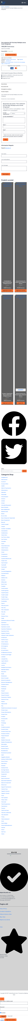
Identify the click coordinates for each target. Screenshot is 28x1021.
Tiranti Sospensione (5, 804)
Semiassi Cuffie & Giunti (6, 759)
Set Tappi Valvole (5, 770)
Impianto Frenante (5, 633)
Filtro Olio (3, 611)
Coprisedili (3, 565)
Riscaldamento (4, 750)
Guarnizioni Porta (5, 631)
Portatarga (3, 722)
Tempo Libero (4, 799)
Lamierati (3, 656)
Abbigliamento (4, 477)
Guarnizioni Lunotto (5, 626)
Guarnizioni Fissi (5, 624)
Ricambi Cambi (4, 746)
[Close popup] (2, 999)
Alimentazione (4, 490)
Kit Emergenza (4, 646)
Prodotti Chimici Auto (6, 731)
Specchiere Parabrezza (6, 780)
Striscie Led (3, 784)
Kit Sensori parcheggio (6, 654)
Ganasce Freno (4, 616)
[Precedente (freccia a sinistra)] (2, 513)
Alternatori (3, 492)
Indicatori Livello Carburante (7, 635)
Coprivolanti (4, 567)
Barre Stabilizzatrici (5, 509)
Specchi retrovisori (5, 778)
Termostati (3, 802)
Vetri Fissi (3, 831)
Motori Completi (4, 678)
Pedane (3, 701)
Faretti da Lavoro (5, 599)
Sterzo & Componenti (6, 782)
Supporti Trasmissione (6, 787)
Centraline (3, 541)
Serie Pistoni (4, 763)
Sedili (2, 755)
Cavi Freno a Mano (5, 537)
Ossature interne (5, 684)
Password (2, 1007)
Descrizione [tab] (4, 84)
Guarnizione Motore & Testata (7, 620)
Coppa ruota (4, 560)
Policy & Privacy (3, 908)
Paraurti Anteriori (5, 693)
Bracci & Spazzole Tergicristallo (8, 518)
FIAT (6, 62)
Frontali (3, 614)
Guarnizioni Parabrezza (6, 629)
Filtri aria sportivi (4, 605)
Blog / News (2, 917)
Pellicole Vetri (4, 703)
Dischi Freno (4, 584)
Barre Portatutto (4, 507)
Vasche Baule (4, 823)
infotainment (4, 637)
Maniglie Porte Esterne (6, 667)
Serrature (3, 765)
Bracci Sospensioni (5, 520)
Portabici (3, 716)
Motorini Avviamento (5, 680)
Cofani (2, 552)
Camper (3, 526)
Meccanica (3, 671)
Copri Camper (4, 562)
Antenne (3, 498)
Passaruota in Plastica (6, 697)
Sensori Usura (4, 761)
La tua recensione (8, 116)
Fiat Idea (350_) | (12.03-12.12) (13, 62)
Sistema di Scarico (5, 772)
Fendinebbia (4, 601)
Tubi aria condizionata (6, 812)
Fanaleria (7, 59)
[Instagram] (16, 852)
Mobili (2, 673)
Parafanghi (3, 688)
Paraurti (3, 691)
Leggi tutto (20, 403)
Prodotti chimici (4, 729)
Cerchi (2, 543)
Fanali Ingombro (5, 590)
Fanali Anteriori (13, 59)
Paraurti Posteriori (5, 695)
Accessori (3, 481)
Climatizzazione (4, 550)
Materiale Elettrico (5, 669)
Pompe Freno (4, 714)
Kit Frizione (3, 648)
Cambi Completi (4, 524)
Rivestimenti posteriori (6, 752)
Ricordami (3, 1012)
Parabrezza (3, 686)
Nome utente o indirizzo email (6, 1001)
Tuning (2, 816)
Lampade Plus (4, 659)
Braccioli (3, 522)
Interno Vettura (4, 641)
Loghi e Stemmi (4, 661)
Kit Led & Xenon (4, 650)
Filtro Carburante (5, 609)
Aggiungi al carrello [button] (7, 290)
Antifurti (3, 500)
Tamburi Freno (4, 789)
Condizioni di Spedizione (5, 911)
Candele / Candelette (6, 528)
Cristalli (2, 569)
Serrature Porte (4, 767)
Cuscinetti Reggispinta (6, 571)
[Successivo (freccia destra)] (25, 513)
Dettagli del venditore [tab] (6, 89)
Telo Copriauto (4, 797)
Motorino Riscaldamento (6, 682)
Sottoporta (3, 776)
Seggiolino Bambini (5, 757)
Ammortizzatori (4, 496)
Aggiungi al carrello (10, 54)
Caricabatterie (4, 530)
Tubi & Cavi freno (5, 810)
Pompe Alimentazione (6, 712)
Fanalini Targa (4, 597)
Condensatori (4, 556)
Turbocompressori (5, 819)
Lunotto (3, 665)
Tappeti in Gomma (5, 791)
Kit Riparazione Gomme (6, 652)
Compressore (4, 554)
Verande (3, 827)
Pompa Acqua (4, 710)
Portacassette (4, 718)
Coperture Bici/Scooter (6, 558)
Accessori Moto (4, 483)
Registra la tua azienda (5, 919)
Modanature (4, 676)
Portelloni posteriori (5, 727)
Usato (2, 821)
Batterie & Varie (4, 511)
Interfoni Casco (4, 639)
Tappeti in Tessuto (5, 793)
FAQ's (1, 927)
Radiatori (3, 737)
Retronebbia (4, 744)
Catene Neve (4, 535)
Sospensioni (4, 774)
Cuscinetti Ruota (5, 573)
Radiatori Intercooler (5, 740)
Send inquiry (6, 174)
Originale (21, 59)
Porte (2, 725)
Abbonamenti (4, 479)
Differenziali (3, 582)
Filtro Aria (3, 607)
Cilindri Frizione (4, 547)
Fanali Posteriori (4, 592)
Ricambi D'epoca (5, 748)
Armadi (2, 503)
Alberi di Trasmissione (6, 488)
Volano (2, 834)
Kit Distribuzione (4, 644)
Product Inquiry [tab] (4, 91)
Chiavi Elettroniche (5, 545)
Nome (4, 124)
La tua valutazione (6, 113)
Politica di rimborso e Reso (6, 914)
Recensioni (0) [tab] (4, 86)
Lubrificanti (3, 663)
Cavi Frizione (4, 539)
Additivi (3, 486)
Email (4, 129)
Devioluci (3, 580)
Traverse (3, 808)
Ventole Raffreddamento (6, 825)
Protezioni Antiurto (5, 733)
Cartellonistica (4, 533)
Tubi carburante (4, 814)
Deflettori (3, 575)
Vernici (2, 829)
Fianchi (2, 603)
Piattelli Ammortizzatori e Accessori (9, 708)
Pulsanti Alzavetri (5, 735)
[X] (14, 852)
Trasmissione (4, 806)
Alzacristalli (3, 494)
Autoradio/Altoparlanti (6, 505)
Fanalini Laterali (4, 594)
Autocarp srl (8, 60)
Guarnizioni (3, 622)
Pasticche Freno (4, 699)
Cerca (2, 468)
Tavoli (2, 795)
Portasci (3, 720)
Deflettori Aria (4, 577)
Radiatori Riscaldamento (6, 742)
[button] (14, 436)
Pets (2, 705)
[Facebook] (12, 852)
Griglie (2, 618)
